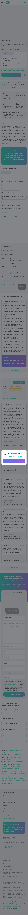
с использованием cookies (15, 456)
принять (14, 460)
